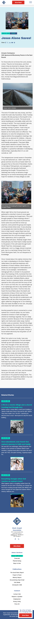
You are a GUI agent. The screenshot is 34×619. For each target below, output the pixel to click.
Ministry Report (17, 577)
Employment (17, 599)
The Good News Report (17, 572)
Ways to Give (17, 563)
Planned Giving (17, 561)
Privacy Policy (17, 601)
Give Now (18, 2)
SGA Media (17, 582)
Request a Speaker (17, 596)
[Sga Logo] (4, 2)
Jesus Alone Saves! (16, 38)
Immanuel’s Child (17, 585)
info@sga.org (14, 534)
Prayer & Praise (17, 575)
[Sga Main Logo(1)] (17, 521)
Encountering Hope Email (17, 580)
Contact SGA (17, 594)
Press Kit (17, 604)
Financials (17, 558)
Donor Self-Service (17, 556)
